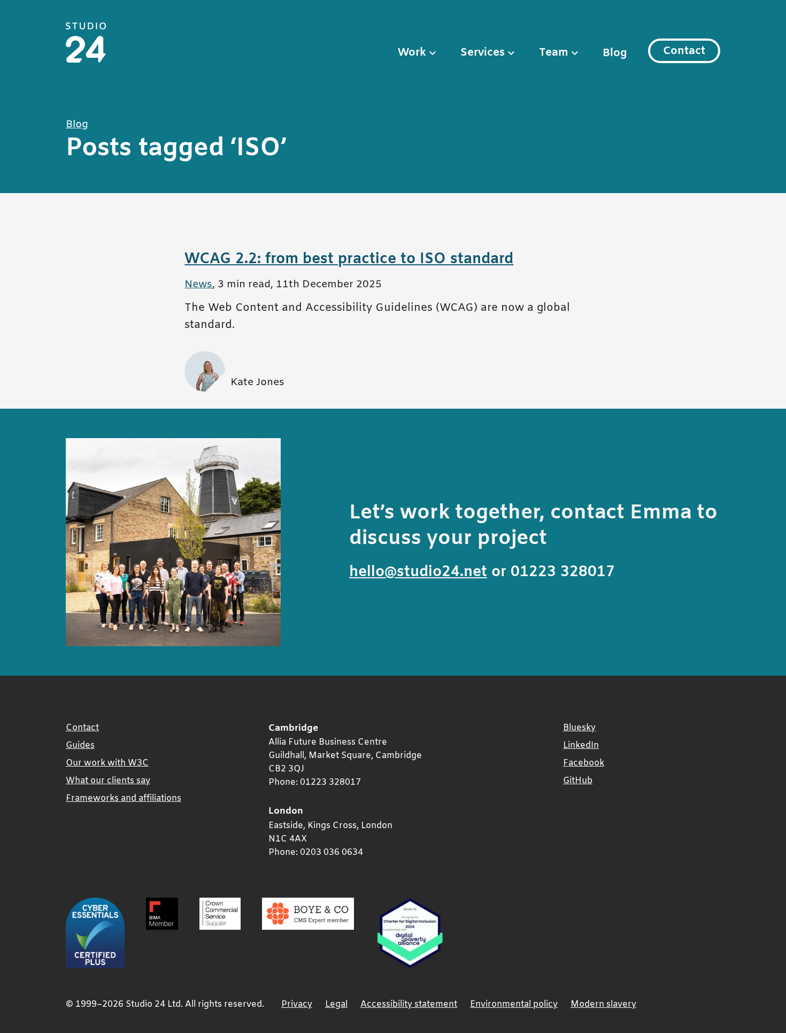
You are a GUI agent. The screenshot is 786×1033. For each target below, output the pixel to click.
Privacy (296, 1004)
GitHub (577, 780)
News (198, 285)
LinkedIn (581, 745)
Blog (615, 53)
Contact (684, 51)
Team (553, 52)
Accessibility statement (408, 1004)
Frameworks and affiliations (123, 798)
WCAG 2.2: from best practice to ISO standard (348, 259)
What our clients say (108, 780)
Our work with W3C (107, 763)
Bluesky (579, 727)
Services (482, 52)
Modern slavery (603, 1004)
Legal (336, 1004)
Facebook (583, 763)
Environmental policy (514, 1004)
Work (412, 52)
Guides (80, 745)
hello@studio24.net (418, 572)
